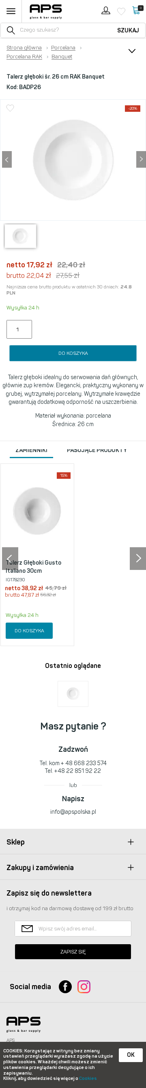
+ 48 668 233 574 (84, 763)
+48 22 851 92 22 (77, 771)
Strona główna (24, 48)
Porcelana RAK (24, 57)
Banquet (62, 57)
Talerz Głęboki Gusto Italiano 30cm (33, 566)
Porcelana (63, 48)
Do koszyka (73, 353)
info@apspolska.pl (73, 812)
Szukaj (128, 30)
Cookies (88, 1078)
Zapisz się (73, 952)
